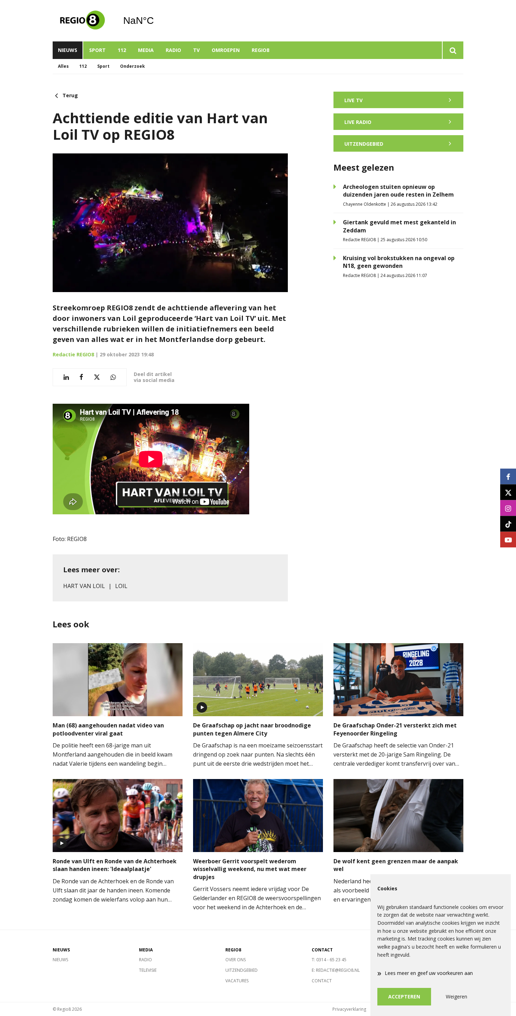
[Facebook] (508, 476)
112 (122, 50)
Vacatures (237, 981)
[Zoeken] (452, 50)
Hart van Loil (84, 586)
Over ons (235, 960)
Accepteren (404, 996)
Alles (63, 66)
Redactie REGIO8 (73, 354)
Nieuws (67, 50)
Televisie (148, 970)
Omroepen (226, 50)
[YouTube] (508, 540)
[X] (508, 492)
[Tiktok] (508, 524)
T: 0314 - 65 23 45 (329, 960)
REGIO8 (260, 50)
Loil (121, 586)
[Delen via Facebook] (81, 377)
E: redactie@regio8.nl (336, 970)
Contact (322, 981)
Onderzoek (132, 66)
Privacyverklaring (349, 1009)
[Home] (82, 21)
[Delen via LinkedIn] (66, 377)
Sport (97, 50)
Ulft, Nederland (156, 21)
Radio (173, 50)
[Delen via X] (96, 377)
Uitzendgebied (241, 970)
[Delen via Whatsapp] (113, 377)
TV (196, 50)
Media (146, 50)
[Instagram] (508, 508)
